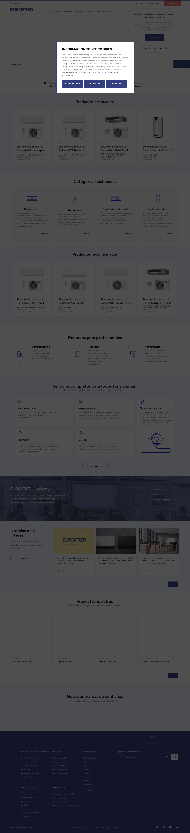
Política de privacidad (91, 73)
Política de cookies (110, 73)
